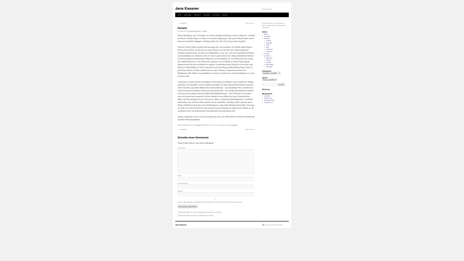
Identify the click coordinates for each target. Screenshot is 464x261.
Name (180, 175)
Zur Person (216, 15)
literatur (198, 125)
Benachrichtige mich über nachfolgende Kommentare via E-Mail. (201, 212)
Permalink (234, 125)
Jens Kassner (187, 8)
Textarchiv (197, 15)
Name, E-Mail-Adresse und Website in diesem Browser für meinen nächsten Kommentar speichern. (210, 202)
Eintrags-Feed (268, 98)
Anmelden (267, 96)
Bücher (224, 15)
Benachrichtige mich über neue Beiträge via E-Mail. (196, 215)
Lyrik (267, 47)
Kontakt (268, 62)
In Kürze (268, 60)
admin (205, 31)
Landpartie (182, 23)
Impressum (269, 58)
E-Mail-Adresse (183, 183)
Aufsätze (268, 40)
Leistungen (187, 15)
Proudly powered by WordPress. (274, 225)
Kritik (267, 45)
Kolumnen (269, 43)
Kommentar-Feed (269, 100)
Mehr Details (269, 64)
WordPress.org (268, 102)
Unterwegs (269, 51)
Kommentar (181, 148)
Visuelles (206, 15)
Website (180, 191)
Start (179, 15)
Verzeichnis (269, 67)
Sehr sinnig (250, 23)
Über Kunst (269, 49)
